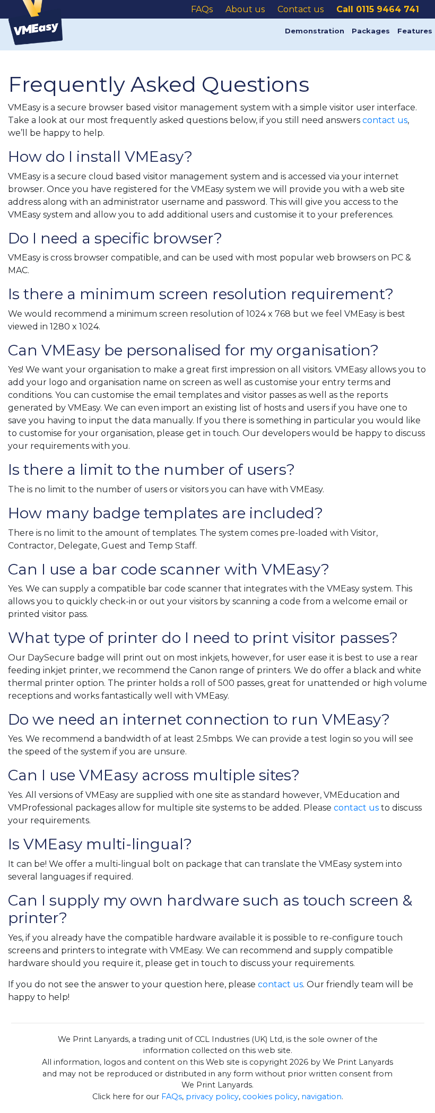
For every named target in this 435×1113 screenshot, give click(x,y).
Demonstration (314, 31)
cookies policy (270, 1096)
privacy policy (212, 1096)
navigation (321, 1096)
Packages (371, 31)
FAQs (171, 1096)
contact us (384, 120)
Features (414, 31)
